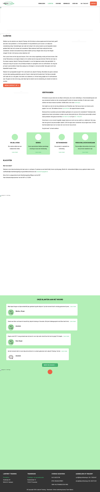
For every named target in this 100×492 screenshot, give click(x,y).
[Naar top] (50, 372)
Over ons (75, 3)
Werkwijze (66, 3)
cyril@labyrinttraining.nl (82, 477)
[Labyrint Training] (8, 3)
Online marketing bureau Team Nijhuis (63, 489)
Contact (93, 3)
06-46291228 (66, 116)
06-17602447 (78, 116)
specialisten (66, 108)
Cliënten (50, 3)
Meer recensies (49, 365)
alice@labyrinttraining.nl (82, 481)
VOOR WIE (58, 3)
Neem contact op (11, 85)
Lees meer (15, 152)
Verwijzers (41, 3)
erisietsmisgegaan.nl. (42, 171)
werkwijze (77, 102)
